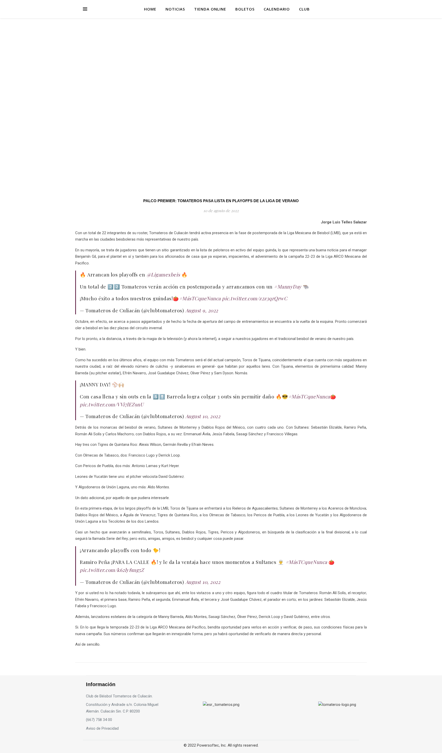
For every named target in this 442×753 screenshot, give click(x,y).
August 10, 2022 (202, 416)
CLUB (304, 9)
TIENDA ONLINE (210, 9)
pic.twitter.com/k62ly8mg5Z (112, 569)
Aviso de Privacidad (102, 728)
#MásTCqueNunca (200, 298)
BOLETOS (245, 9)
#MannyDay (288, 286)
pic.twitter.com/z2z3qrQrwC (254, 298)
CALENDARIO (277, 9)
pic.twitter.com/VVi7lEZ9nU (111, 404)
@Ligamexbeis (163, 274)
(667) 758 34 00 (99, 719)
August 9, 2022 (201, 310)
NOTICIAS (175, 9)
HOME (150, 9)
